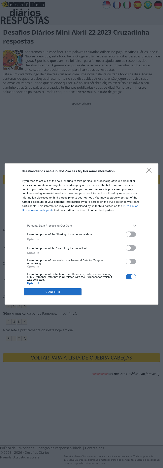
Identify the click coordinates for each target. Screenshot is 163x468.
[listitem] (81, 225)
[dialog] (81, 234)
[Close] (150, 171)
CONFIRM (53, 291)
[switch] (131, 234)
